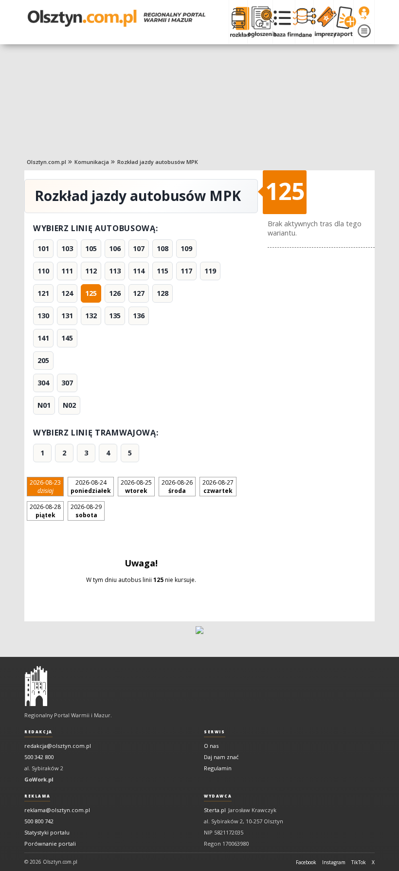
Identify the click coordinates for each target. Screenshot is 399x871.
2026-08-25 (136, 486)
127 (139, 293)
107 (139, 248)
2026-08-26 (177, 486)
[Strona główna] (116, 18)
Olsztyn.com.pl (46, 161)
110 (43, 270)
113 (115, 270)
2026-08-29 (86, 511)
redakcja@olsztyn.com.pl (57, 745)
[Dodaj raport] (343, 22)
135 (115, 315)
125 (91, 293)
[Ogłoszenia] (259, 22)
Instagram (333, 862)
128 (162, 293)
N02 (69, 405)
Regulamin (218, 768)
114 (139, 270)
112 (91, 270)
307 (67, 382)
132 (91, 315)
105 (91, 248)
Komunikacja (91, 161)
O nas (211, 745)
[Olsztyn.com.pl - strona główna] (36, 686)
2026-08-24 (91, 486)
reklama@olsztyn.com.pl (57, 810)
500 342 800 (39, 757)
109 (186, 248)
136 (139, 315)
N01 (44, 405)
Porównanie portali (50, 843)
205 (43, 360)
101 (43, 248)
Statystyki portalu (47, 832)
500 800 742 (39, 821)
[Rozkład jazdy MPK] (238, 22)
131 (67, 315)
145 (67, 338)
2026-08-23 (45, 486)
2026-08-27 (218, 486)
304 (43, 382)
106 (115, 248)
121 (43, 293)
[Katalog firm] (283, 22)
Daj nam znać (221, 757)
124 (67, 293)
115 (162, 270)
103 (67, 248)
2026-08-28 (45, 511)
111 (67, 270)
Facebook (306, 862)
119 (210, 270)
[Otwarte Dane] (304, 22)
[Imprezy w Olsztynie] (323, 22)
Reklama (37, 796)
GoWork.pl (39, 779)
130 (43, 315)
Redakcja (38, 731)
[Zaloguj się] (364, 13)
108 (162, 248)
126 (115, 293)
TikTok (358, 862)
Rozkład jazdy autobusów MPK (157, 161)
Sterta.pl (215, 810)
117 (186, 270)
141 (43, 338)
